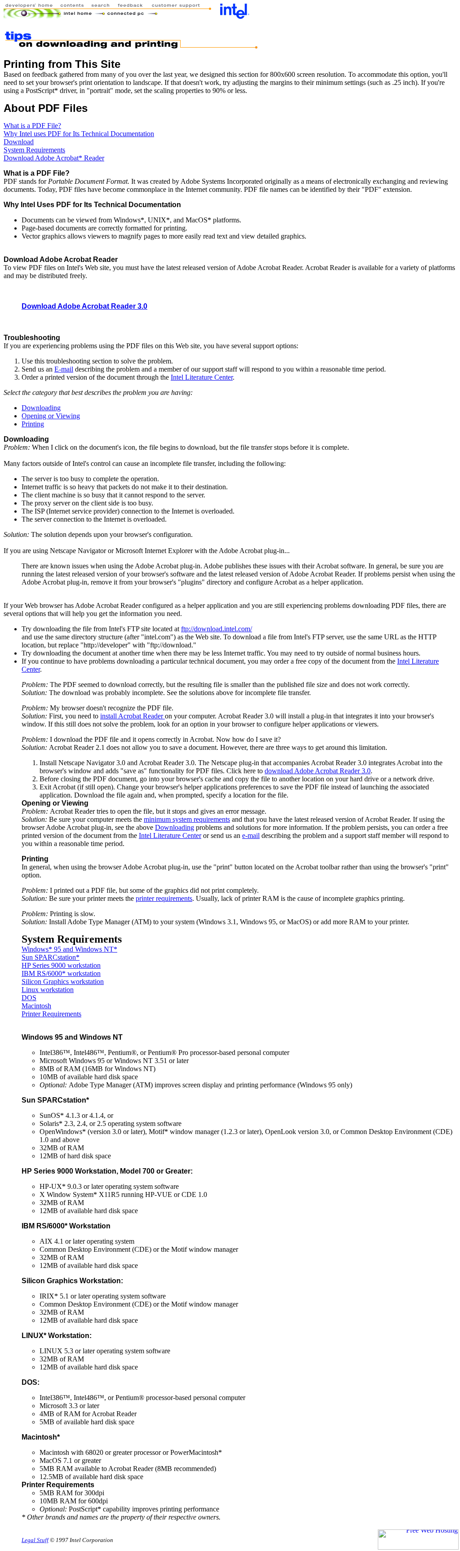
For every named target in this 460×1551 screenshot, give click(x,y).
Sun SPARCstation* (51, 957)
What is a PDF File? (32, 125)
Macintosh (36, 1006)
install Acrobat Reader (132, 716)
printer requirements (164, 898)
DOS (29, 998)
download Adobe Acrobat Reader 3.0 (318, 771)
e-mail (251, 835)
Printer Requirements (51, 1014)
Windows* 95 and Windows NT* (69, 949)
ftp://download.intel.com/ (216, 629)
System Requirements (34, 150)
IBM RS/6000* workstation (61, 973)
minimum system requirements (187, 819)
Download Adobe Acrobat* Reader (54, 158)
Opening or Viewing (51, 416)
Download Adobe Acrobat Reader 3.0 (84, 306)
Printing (33, 424)
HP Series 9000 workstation (61, 965)
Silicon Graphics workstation (63, 981)
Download (19, 142)
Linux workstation (48, 989)
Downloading (41, 408)
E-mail (63, 369)
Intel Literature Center (202, 377)
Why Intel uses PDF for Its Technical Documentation (79, 133)
